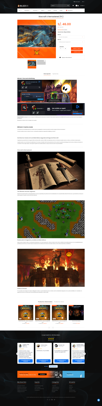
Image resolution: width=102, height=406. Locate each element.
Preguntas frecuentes (39, 385)
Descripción (47, 74)
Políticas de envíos (21, 391)
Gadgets (53, 391)
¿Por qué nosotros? (21, 385)
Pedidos (70, 385)
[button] (83, 2)
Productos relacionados (45, 302)
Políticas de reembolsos (22, 390)
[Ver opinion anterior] (17, 354)
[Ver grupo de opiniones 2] (45, 366)
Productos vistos (59, 302)
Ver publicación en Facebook (25, 361)
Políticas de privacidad (21, 388)
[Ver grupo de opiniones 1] (44, 366)
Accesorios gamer (55, 388)
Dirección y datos (72, 391)
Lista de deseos (72, 390)
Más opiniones (53, 366)
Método (59, 39)
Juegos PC (54, 385)
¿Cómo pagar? (38, 387)
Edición (59, 34)
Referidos (71, 387)
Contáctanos (37, 390)
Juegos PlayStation (55, 387)
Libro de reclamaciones (39, 388)
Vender (70, 388)
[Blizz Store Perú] (22, 7)
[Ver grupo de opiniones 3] (47, 366)
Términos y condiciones (22, 387)
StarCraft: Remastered (76, 320)
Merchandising (55, 390)
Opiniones (55, 74)
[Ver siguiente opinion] (84, 354)
